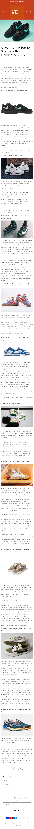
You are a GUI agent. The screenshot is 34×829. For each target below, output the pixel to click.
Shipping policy (17, 825)
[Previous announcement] (3, 2)
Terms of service (28, 823)
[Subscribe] (29, 804)
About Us (6, 780)
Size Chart (6, 788)
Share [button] (4, 63)
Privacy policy (18, 823)
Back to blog (18, 769)
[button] (3, 12)
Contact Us (6, 784)
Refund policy (10, 823)
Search (5, 791)
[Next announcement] (31, 2)
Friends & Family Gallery (15, 821)
